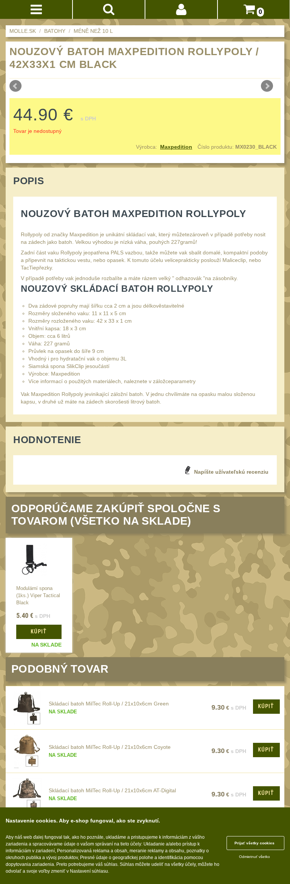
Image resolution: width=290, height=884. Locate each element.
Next (267, 86)
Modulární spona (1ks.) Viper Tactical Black (38, 595)
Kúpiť (266, 706)
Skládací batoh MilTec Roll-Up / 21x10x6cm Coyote (110, 747)
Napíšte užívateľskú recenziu (231, 472)
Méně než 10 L (93, 31)
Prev (15, 86)
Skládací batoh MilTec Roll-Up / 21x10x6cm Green (109, 704)
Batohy (54, 31)
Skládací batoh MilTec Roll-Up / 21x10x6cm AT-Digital (112, 790)
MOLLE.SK (22, 31)
